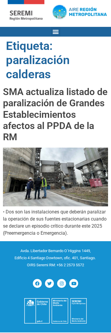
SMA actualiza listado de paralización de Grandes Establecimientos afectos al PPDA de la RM (55, 114)
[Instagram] (61, 283)
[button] (55, 32)
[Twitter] (49, 283)
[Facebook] (37, 283)
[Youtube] (73, 283)
